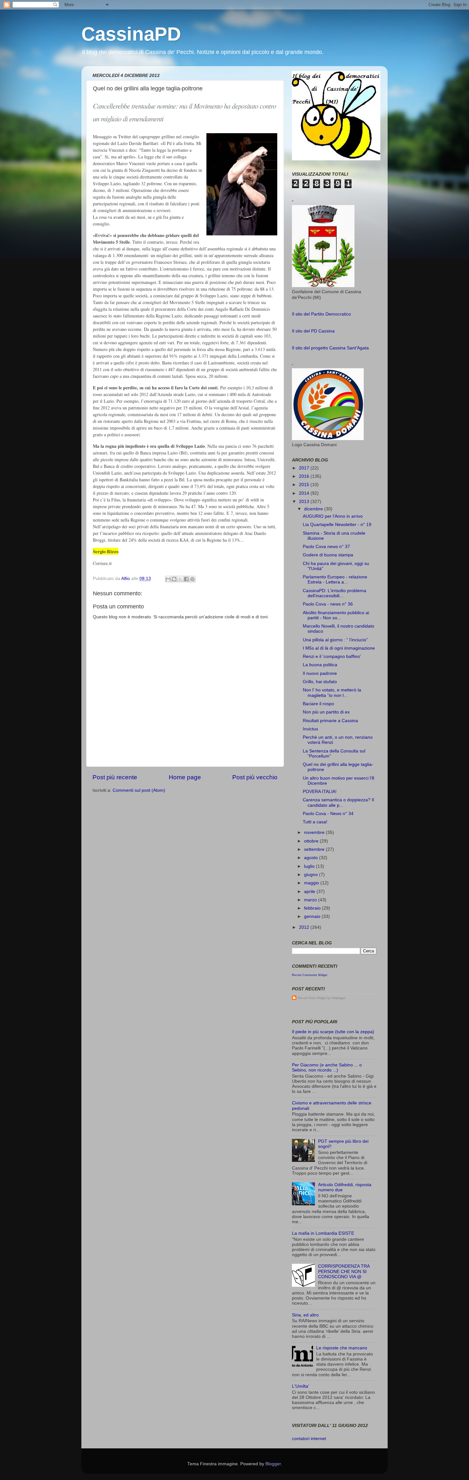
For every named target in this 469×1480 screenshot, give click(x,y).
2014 (304, 493)
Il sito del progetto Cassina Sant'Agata (330, 348)
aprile (310, 891)
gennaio (313, 916)
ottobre (312, 841)
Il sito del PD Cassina (313, 331)
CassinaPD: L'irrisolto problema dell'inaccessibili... (334, 593)
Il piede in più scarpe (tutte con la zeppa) (333, 1031)
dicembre (314, 509)
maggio (312, 883)
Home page (185, 777)
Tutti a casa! (315, 822)
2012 (304, 927)
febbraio (313, 908)
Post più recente (115, 777)
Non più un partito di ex (326, 712)
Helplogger (338, 998)
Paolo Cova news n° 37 (326, 546)
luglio (310, 866)
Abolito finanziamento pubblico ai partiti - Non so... (336, 615)
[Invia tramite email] (168, 579)
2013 (304, 501)
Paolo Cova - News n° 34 (328, 813)
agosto (311, 857)
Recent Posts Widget (312, 998)
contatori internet (309, 1438)
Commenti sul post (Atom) (139, 790)
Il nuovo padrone (320, 673)
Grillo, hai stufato (320, 681)
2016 (304, 476)
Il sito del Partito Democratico (321, 314)
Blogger (273, 1463)
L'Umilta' (300, 1386)
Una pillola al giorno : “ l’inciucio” (335, 639)
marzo (311, 899)
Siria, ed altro (305, 1315)
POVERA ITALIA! (320, 791)
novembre (315, 832)
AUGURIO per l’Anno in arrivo (333, 516)
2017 (304, 468)
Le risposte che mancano (341, 1348)
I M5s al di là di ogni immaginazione (339, 648)
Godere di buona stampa (328, 555)
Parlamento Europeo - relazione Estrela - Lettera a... (335, 579)
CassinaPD (131, 34)
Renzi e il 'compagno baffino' (332, 656)
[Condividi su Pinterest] (192, 579)
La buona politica (320, 664)
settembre (315, 849)
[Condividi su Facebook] (186, 579)
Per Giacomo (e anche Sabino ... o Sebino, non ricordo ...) (327, 1067)
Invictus (310, 729)
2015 (304, 484)
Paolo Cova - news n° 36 (328, 604)
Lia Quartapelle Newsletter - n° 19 (337, 524)
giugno (311, 874)
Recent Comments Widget (309, 975)
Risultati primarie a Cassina (330, 720)
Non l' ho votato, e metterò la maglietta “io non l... (332, 693)
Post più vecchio (255, 777)
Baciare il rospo (318, 703)
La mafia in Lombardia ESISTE (323, 1233)
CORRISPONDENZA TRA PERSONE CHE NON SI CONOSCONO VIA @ (343, 1271)
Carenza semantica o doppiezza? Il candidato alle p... (338, 802)
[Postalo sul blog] (174, 579)
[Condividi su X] (180, 579)
